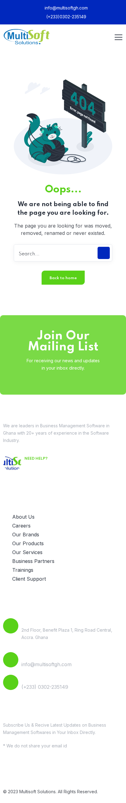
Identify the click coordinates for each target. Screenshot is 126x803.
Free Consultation (48, 467)
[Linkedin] (27, 772)
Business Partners (33, 561)
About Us (23, 517)
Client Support (29, 579)
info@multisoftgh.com (65, 7)
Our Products (28, 543)
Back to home (63, 278)
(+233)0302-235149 (65, 16)
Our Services (27, 552)
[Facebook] (10, 772)
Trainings (22, 570)
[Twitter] (44, 772)
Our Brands (25, 534)
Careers (21, 526)
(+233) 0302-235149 (44, 687)
